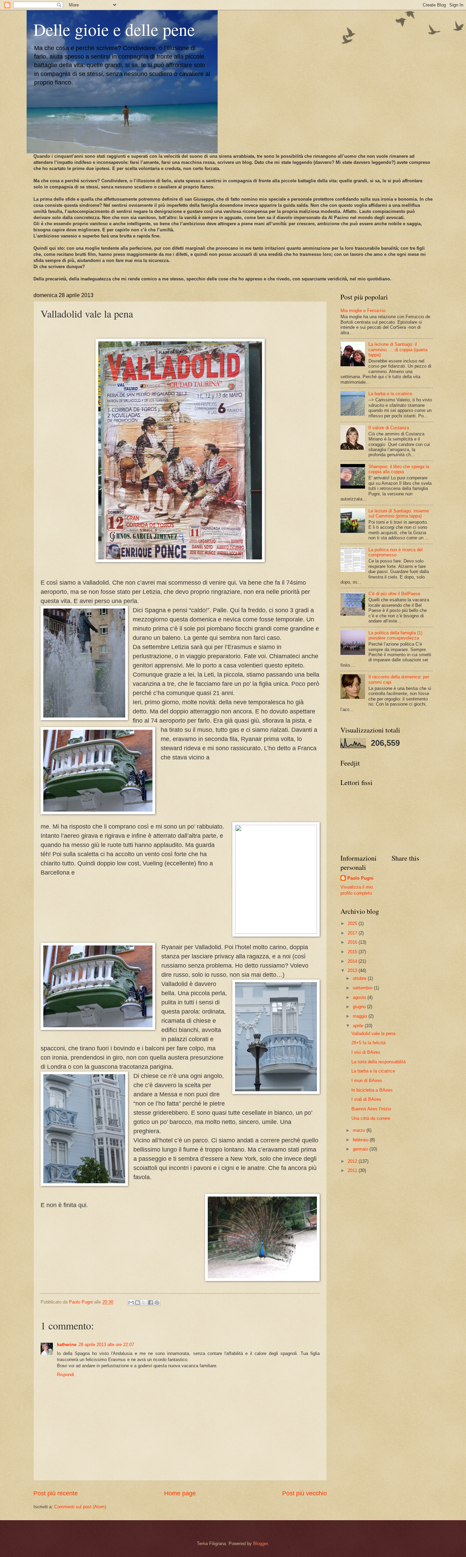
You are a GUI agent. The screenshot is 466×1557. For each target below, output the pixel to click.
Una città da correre (370, 1118)
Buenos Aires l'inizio (371, 1108)
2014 (353, 961)
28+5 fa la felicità (368, 1042)
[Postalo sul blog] (137, 1302)
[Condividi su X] (144, 1302)
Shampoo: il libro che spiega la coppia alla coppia (398, 469)
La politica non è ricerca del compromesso (395, 552)
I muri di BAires (366, 1080)
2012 (353, 1161)
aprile (359, 1025)
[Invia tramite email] (131, 1302)
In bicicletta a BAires (372, 1090)
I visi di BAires (365, 1052)
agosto (360, 997)
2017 (353, 933)
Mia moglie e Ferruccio (362, 310)
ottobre (360, 978)
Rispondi (65, 1374)
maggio (360, 1016)
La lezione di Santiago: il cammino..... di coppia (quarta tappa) (397, 349)
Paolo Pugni (360, 878)
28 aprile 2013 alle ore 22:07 (106, 1344)
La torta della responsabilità (378, 1061)
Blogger (260, 1543)
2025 (353, 923)
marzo (359, 1130)
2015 (353, 951)
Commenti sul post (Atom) (80, 1506)
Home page (180, 1493)
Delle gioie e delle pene (114, 29)
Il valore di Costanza (388, 427)
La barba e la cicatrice (390, 393)
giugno (360, 1006)
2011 (353, 1170)
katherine (66, 1344)
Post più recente (55, 1493)
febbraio (361, 1139)
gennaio (361, 1149)
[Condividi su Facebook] (150, 1302)
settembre (363, 987)
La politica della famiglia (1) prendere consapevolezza (395, 635)
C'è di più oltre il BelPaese (394, 593)
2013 (353, 970)
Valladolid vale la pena (373, 1033)
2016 (353, 942)
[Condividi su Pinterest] (157, 1302)
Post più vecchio (304, 1493)
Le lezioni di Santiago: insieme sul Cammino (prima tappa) (398, 513)
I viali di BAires (366, 1099)
